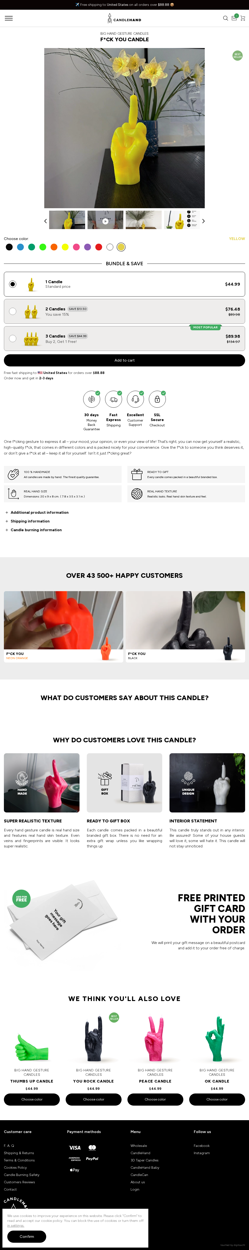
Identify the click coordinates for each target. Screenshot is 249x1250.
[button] (45, 221)
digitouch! (239, 1245)
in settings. (15, 1226)
